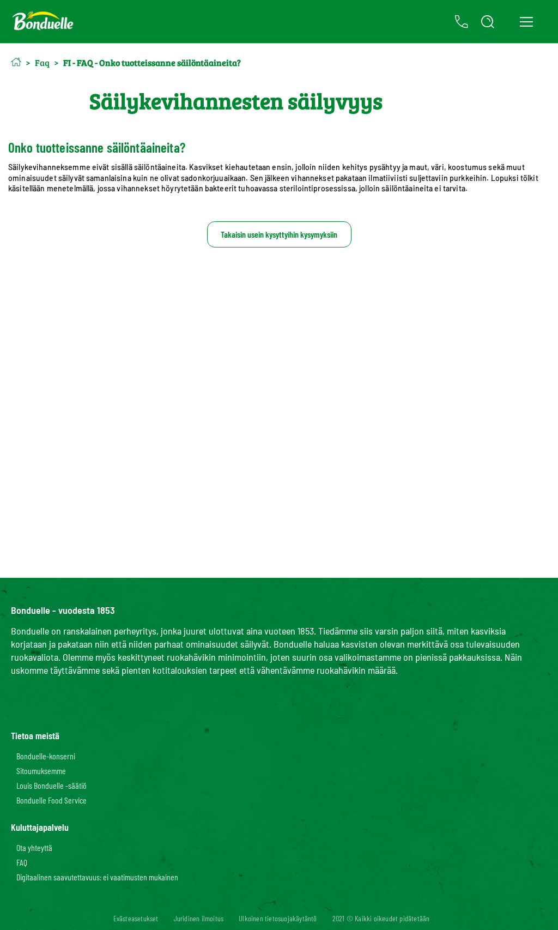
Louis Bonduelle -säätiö (51, 785)
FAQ (21, 862)
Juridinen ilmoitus (199, 918)
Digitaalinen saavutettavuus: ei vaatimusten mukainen (97, 877)
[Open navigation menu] (526, 21)
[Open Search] (487, 21)
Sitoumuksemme (41, 770)
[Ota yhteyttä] (461, 21)
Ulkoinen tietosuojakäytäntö (278, 918)
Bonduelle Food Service (51, 800)
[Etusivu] (16, 62)
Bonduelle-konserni (45, 756)
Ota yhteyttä (34, 847)
